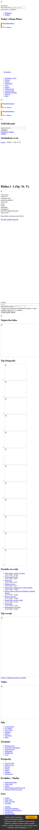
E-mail (3, 302)
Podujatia (8, 732)
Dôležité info (9, 753)
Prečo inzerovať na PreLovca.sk (15, 788)
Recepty (7, 80)
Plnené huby (9, 604)
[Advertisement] (19, 49)
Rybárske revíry (10, 749)
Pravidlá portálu (10, 814)
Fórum (7, 770)
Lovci (6, 85)
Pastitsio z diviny (10, 584)
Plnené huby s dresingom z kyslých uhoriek (18, 587)
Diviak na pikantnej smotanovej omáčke (13, 678)
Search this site (6, 7)
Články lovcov (9, 89)
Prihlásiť (7, 15)
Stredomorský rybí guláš (12, 607)
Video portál (9, 784)
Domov (3, 142)
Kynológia (8, 735)
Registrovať (4, 132)
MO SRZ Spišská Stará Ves (9, 219)
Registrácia (8, 13)
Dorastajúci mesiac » (9, 23)
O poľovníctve (9, 726)
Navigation (7, 72)
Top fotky (8, 803)
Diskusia (7, 772)
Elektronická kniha (11, 92)
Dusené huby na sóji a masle (14, 600)
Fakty (6, 96)
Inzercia (7, 94)
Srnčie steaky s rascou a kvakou (15, 573)
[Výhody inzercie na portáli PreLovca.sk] (1, 316)
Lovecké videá (9, 91)
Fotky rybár (8, 800)
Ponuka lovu (9, 774)
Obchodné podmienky (12, 808)
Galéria (7, 82)
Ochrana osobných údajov (13, 810)
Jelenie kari (8, 580)
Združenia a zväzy (10, 78)
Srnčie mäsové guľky (11, 577)
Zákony (7, 87)
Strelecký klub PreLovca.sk (13, 789)
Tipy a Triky (9, 730)
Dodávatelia (8, 83)
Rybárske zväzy (10, 746)
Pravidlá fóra (9, 812)
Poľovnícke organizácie (12, 747)
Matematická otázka (8, 306)
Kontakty (8, 807)
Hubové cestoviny (10, 596)
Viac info (29, 827)
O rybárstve (8, 728)
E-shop (7, 786)
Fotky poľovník (10, 801)
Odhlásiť (3, 134)
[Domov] (1, 2)
